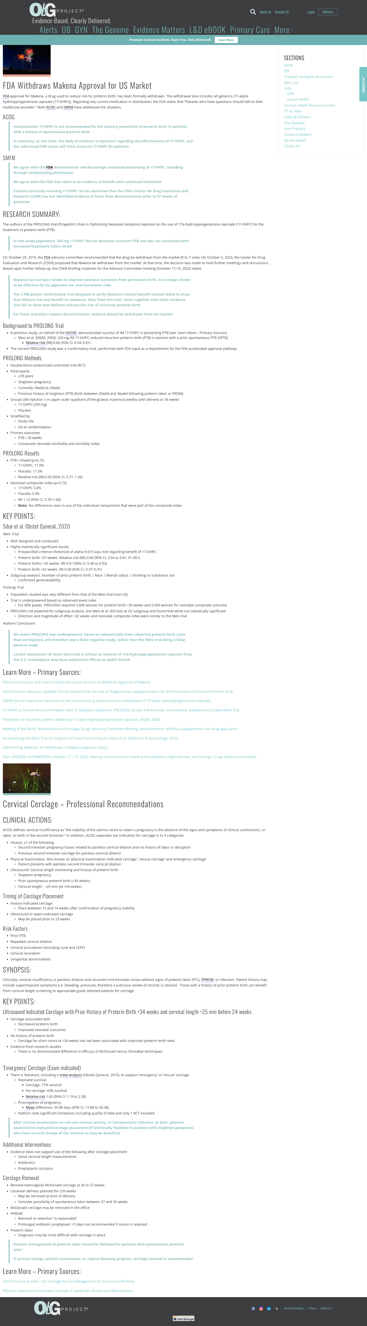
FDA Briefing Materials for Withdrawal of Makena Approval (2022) (55, 747)
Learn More (226, 39)
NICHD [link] (71, 332)
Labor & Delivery (297, 117)
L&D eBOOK (207, 29)
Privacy (312, 1308)
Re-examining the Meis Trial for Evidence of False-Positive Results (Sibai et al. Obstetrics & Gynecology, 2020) (90, 738)
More (282, 29)
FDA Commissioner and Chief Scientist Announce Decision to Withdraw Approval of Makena (76, 682)
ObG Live (291, 82)
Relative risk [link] (35, 342)
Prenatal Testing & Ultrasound (308, 76)
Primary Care (250, 29)
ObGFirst (328, 11)
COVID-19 (291, 146)
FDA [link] (6, 96)
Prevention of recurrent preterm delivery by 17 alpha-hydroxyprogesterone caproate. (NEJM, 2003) (81, 719)
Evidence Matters (159, 29)
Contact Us (282, 11)
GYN (81, 29)
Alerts (48, 29)
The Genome (110, 29)
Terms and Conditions (294, 1308)
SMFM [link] (68, 107)
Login (311, 11)
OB (66, 29)
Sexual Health (298, 99)
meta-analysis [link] (71, 1075)
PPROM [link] (207, 979)
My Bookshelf (295, 140)
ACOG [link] (50, 107)
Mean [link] (30, 1107)
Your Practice (294, 128)
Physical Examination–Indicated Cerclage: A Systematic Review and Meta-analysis (68, 1290)
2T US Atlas (293, 111)
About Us (265, 11)
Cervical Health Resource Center (309, 105)
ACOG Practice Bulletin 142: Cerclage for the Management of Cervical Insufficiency (69, 1281)
